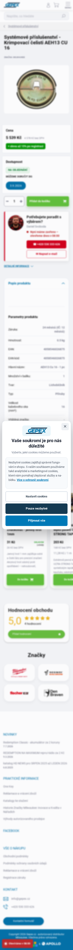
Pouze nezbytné (36, 508)
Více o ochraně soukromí (32, 480)
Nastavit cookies (36, 496)
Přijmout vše (36, 520)
